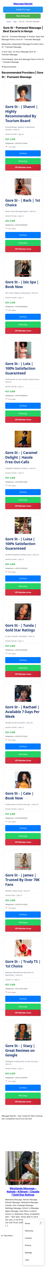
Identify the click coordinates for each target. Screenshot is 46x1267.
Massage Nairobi (23, 3)
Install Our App (23, 9)
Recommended (10, 67)
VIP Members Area (23, 167)
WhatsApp (23, 161)
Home (9, 22)
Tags (15, 22)
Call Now (23, 153)
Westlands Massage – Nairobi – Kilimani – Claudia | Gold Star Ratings (23, 1191)
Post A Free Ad (22, 16)
